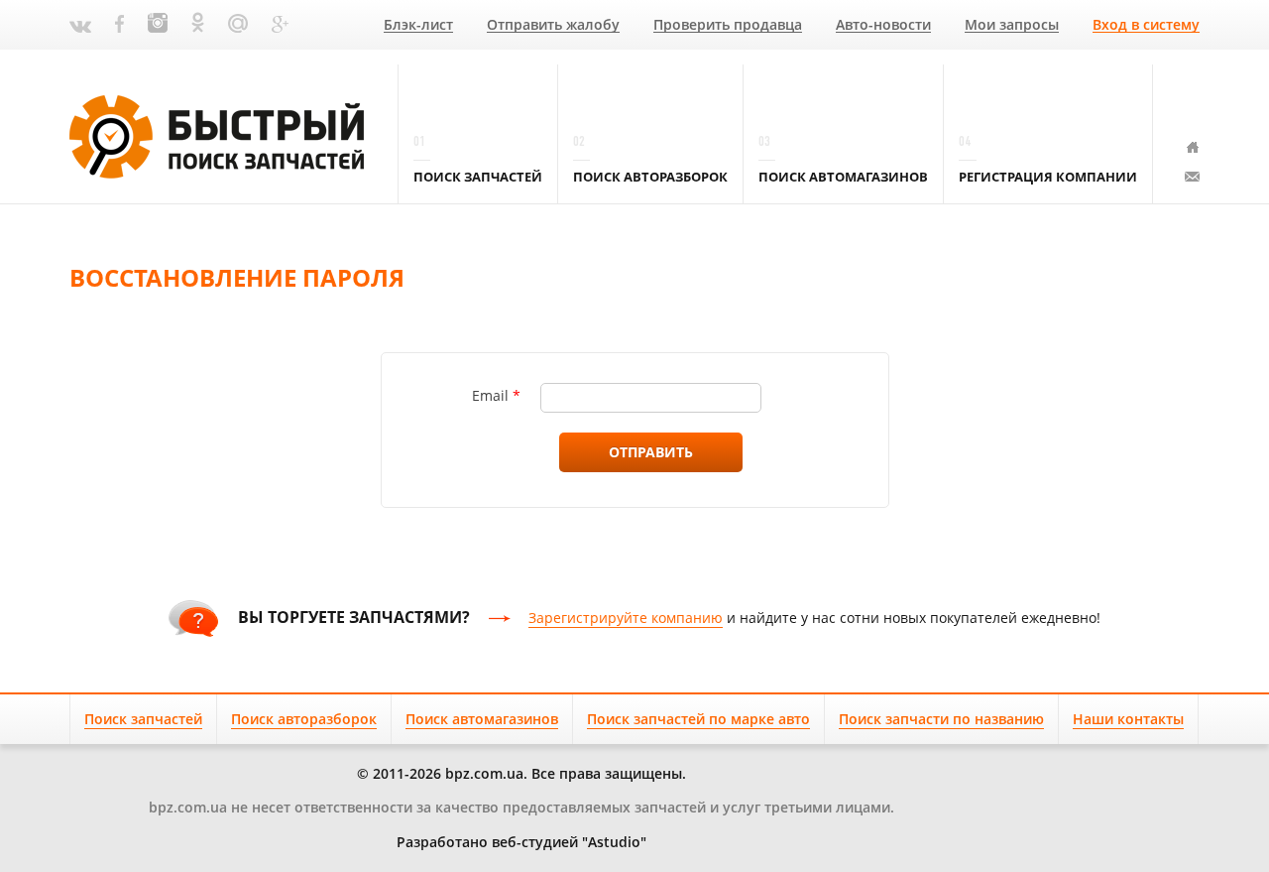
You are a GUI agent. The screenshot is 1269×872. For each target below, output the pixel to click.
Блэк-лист (418, 25)
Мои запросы (1012, 25)
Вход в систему (1146, 25)
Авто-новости (883, 25)
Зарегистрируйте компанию (625, 617)
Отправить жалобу (553, 25)
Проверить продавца (727, 25)
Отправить (651, 451)
